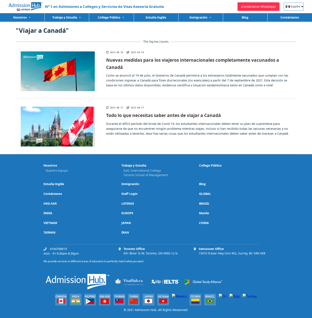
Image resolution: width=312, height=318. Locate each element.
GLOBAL (205, 194)
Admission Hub (145, 310)
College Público (109, 17)
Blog (245, 17)
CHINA (204, 223)
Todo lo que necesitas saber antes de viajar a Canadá (163, 115)
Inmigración (130, 184)
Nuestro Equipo (57, 170)
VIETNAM (50, 223)
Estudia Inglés (156, 17)
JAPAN (126, 223)
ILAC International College (142, 170)
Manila (204, 213)
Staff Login (129, 194)
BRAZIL (204, 203)
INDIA (48, 213)
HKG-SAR (50, 203)
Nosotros (20, 17)
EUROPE (127, 213)
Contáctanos (289, 17)
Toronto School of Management (146, 175)
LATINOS (127, 203)
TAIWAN (49, 232)
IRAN (125, 232)
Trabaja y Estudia (64, 17)
